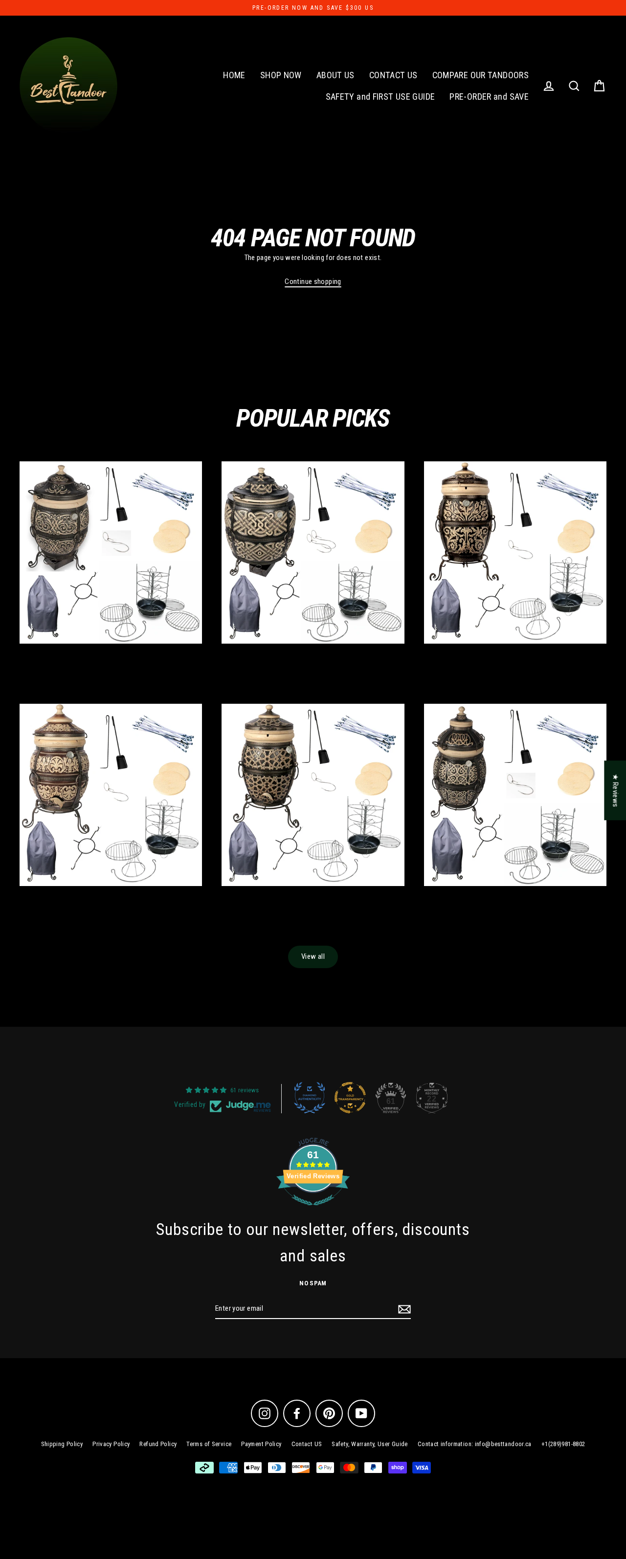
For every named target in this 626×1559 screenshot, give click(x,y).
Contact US (306, 1444)
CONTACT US (393, 75)
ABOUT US (335, 75)
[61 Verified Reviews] (313, 1210)
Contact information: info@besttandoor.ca (475, 1444)
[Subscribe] (403, 1309)
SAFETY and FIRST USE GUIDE (380, 96)
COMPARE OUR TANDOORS (480, 75)
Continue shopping (313, 281)
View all (313, 956)
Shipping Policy (62, 1444)
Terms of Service (208, 1444)
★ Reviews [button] (615, 790)
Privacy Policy (111, 1444)
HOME (234, 75)
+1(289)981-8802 (563, 1444)
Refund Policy (158, 1444)
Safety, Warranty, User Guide (370, 1444)
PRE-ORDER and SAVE (489, 96)
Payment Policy (261, 1444)
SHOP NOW (281, 75)
